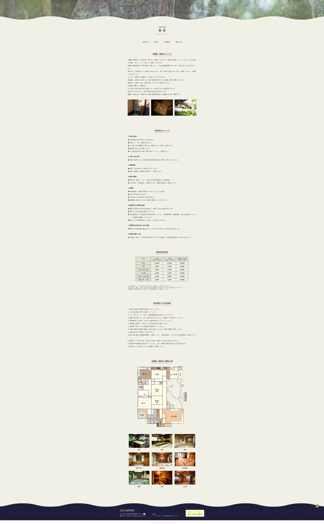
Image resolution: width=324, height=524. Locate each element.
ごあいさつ (181, 8)
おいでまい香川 (203, 9)
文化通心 (183, 28)
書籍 (183, 37)
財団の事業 (187, 8)
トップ (154, 515)
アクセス (197, 7)
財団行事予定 (168, 515)
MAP (144, 513)
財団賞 (183, 23)
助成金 (183, 19)
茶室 (183, 15)
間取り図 (178, 42)
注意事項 (167, 42)
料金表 (156, 42)
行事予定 (192, 7)
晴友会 (183, 32)
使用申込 (145, 42)
